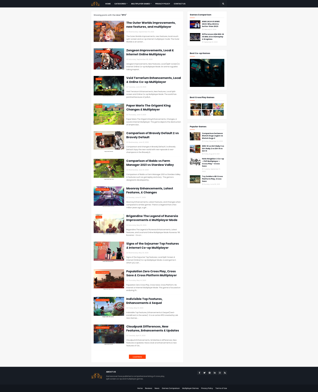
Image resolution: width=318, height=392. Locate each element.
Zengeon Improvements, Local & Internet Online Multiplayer (150, 52)
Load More (137, 357)
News (157, 388)
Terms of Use (221, 388)
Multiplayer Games (190, 388)
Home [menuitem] (108, 3)
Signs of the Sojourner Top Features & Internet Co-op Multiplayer (152, 246)
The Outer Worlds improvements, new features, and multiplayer (151, 25)
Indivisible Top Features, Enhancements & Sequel (144, 301)
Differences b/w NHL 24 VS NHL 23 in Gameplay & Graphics (213, 36)
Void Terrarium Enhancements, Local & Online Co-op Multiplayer (153, 80)
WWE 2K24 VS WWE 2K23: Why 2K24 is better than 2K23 (211, 24)
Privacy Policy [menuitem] (162, 3)
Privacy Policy (207, 388)
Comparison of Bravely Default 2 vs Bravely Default (152, 135)
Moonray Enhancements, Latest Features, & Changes (149, 190)
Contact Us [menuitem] (179, 3)
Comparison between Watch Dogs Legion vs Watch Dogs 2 (212, 135)
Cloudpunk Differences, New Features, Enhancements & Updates (152, 328)
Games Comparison (171, 388)
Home (140, 388)
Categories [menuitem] (120, 3)
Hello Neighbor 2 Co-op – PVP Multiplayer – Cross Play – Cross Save (213, 162)
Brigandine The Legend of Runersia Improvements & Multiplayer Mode (152, 218)
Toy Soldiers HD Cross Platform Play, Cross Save (212, 178)
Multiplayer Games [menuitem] (140, 3)
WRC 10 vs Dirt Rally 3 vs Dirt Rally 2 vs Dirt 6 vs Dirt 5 (213, 148)
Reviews (148, 388)
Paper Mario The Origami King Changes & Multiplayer (148, 107)
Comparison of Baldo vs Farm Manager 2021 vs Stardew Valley (150, 163)
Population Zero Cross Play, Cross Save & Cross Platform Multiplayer (151, 273)
